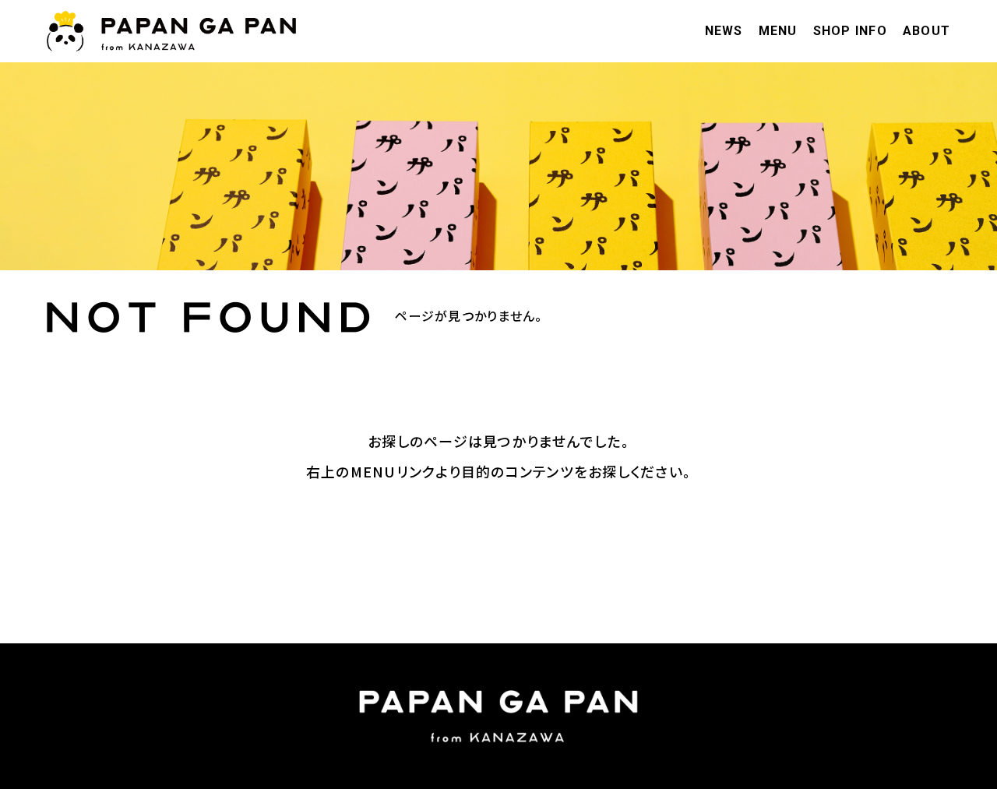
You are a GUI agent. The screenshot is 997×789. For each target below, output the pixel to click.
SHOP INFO (850, 30)
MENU (778, 30)
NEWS (724, 30)
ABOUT (926, 30)
